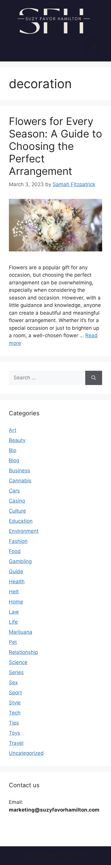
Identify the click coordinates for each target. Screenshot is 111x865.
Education (21, 521)
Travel (16, 743)
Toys (14, 733)
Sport (15, 693)
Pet (13, 642)
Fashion (18, 541)
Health (17, 581)
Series (16, 672)
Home (16, 602)
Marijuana (20, 632)
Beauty (17, 440)
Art (12, 430)
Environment (23, 531)
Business (19, 470)
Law (14, 612)
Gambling (20, 561)
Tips (14, 723)
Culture (17, 511)
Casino (17, 501)
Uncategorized (26, 753)
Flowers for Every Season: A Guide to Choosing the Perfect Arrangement (55, 146)
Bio (12, 450)
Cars (14, 491)
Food (15, 551)
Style (15, 703)
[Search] (93, 378)
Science (18, 662)
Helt (14, 592)
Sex (13, 682)
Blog (14, 460)
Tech (14, 713)
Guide (16, 571)
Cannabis (20, 481)
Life (13, 622)
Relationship (23, 652)
